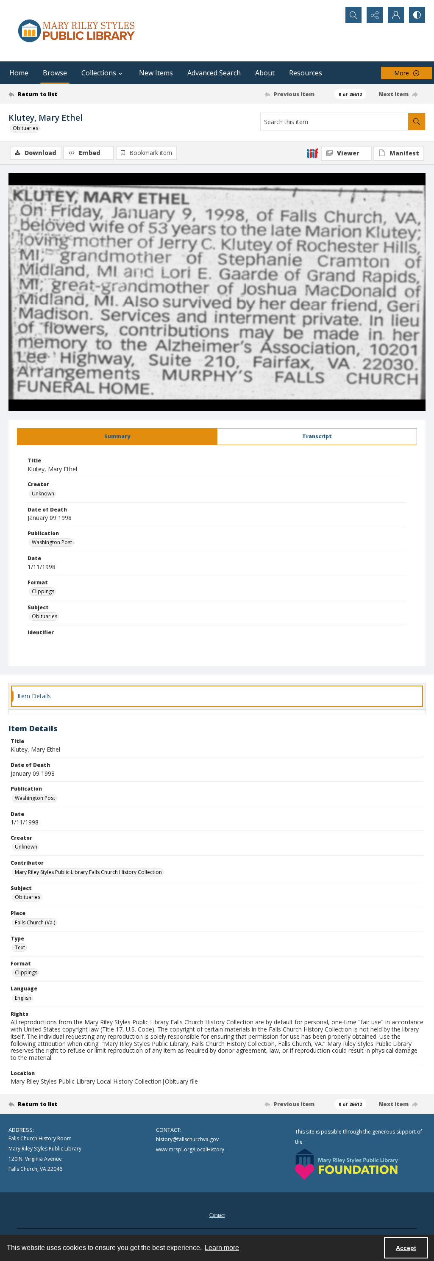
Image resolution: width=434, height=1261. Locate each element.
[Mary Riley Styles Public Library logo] (76, 31)
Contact (217, 1215)
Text (20, 947)
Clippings (43, 591)
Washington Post (52, 542)
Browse (55, 72)
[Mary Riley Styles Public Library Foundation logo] (346, 1164)
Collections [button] (98, 72)
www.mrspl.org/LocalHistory (190, 1149)
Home (18, 72)
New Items (156, 72)
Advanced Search (214, 72)
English (23, 997)
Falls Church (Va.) (35, 922)
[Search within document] (416, 121)
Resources (305, 72)
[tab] (117, 437)
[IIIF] (312, 153)
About (265, 72)
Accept (406, 1247)
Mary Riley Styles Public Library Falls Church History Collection (88, 872)
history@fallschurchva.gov (187, 1139)
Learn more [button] (222, 1247)
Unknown (43, 493)
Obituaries (25, 128)
